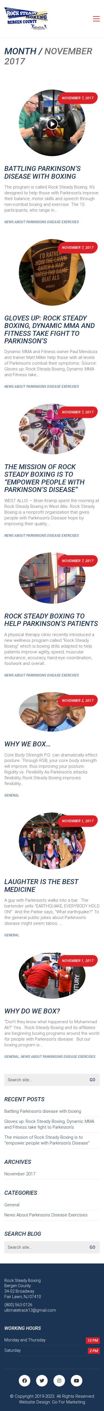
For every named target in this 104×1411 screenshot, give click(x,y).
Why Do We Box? (32, 1011)
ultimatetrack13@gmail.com (30, 1310)
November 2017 (19, 1174)
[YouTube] (76, 1380)
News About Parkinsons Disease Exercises (41, 222)
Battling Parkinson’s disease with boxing (42, 172)
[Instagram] (59, 1380)
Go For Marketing (68, 1402)
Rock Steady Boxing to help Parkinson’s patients (51, 620)
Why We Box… (27, 744)
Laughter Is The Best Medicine (41, 885)
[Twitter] (42, 1380)
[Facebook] (24, 1380)
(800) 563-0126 (18, 1304)
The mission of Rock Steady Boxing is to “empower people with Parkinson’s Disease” (44, 478)
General (11, 795)
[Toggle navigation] (96, 19)
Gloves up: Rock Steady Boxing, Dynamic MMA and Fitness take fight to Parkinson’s (49, 329)
